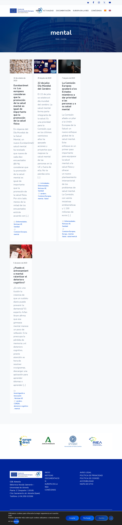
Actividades (44, 183)
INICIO (47, 472)
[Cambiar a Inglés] (110, 10)
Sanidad (17, 227)
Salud (46, 199)
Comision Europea (20, 232)
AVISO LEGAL (85, 472)
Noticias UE (18, 224)
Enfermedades (21, 222)
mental (16, 234)
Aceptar (72, 518)
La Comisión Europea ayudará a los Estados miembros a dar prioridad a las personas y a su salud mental (69, 96)
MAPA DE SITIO (86, 484)
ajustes (16, 521)
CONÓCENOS (50, 490)
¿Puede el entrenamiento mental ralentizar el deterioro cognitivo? (20, 275)
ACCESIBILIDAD (87, 481)
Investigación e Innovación (19, 394)
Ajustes (101, 518)
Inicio (57, 39)
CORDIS (17, 404)
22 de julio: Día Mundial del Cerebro (44, 86)
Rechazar (87, 518)
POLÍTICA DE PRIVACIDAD (91, 475)
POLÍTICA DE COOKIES (89, 478)
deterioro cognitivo (21, 406)
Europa (64, 234)
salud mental (72, 236)
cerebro (43, 194)
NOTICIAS (49, 475)
